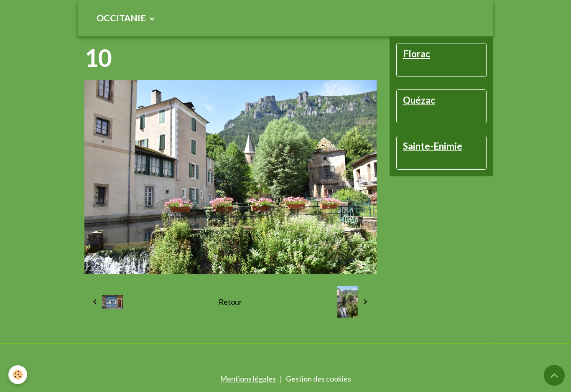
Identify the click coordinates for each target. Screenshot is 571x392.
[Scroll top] (554, 375)
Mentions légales (248, 378)
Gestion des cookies (318, 378)
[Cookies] (17, 374)
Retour (230, 301)
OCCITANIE (122, 18)
